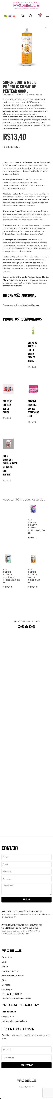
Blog (3, 980)
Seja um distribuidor (12, 975)
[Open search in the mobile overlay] (22, 15)
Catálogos (7, 989)
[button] (47, 15)
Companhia (7, 1016)
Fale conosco (8, 1011)
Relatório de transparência (16, 998)
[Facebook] (26, 626)
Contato (5, 984)
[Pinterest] (33, 626)
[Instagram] (22, 626)
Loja (3, 961)
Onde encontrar (10, 971)
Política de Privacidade (14, 1021)
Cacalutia (30, 1087)
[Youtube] (19, 626)
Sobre (4, 966)
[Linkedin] (30, 626)
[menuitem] (5, 15)
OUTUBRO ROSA (11, 994)
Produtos (6, 957)
